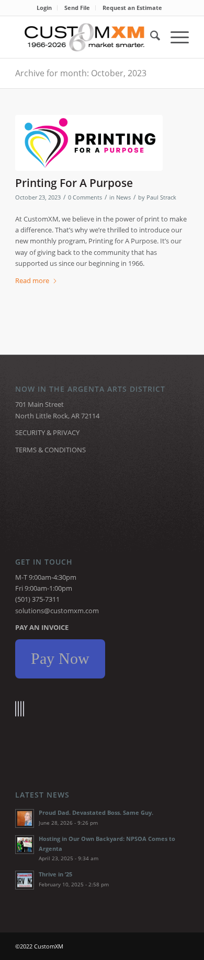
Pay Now (60, 658)
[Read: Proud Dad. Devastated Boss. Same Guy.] (24, 818)
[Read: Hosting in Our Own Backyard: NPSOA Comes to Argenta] (24, 844)
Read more (32, 280)
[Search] (150, 37)
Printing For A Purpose (74, 182)
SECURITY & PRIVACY (47, 432)
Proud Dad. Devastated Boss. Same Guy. (96, 812)
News (123, 197)
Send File (77, 7)
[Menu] (174, 37)
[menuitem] (44, 7)
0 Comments (85, 197)
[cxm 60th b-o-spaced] (84, 37)
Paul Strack (161, 197)
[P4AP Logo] (89, 143)
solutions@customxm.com (57, 610)
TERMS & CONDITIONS (50, 449)
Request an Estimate (132, 7)
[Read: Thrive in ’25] (24, 880)
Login (44, 7)
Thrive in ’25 (55, 874)
